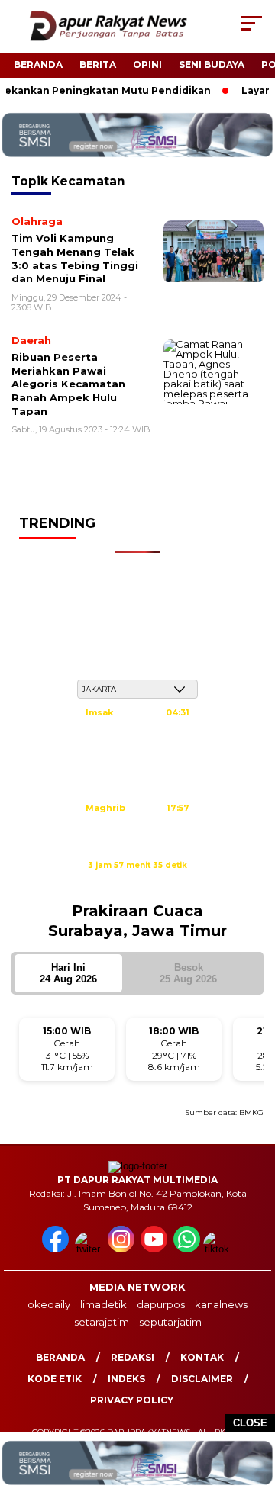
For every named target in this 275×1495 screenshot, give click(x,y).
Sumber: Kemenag (137, 882)
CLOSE (250, 1423)
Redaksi (132, 1357)
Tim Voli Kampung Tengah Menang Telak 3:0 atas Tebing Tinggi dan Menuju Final (74, 258)
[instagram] (123, 1249)
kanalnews (221, 1304)
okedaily (49, 1304)
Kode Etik (55, 1378)
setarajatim (101, 1322)
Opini (147, 64)
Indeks (126, 1378)
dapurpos (161, 1304)
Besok (188, 973)
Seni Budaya (211, 64)
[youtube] (155, 1249)
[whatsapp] (186, 1249)
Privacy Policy (131, 1400)
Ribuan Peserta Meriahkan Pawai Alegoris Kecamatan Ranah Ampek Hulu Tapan (68, 383)
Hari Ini (68, 973)
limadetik (103, 1304)
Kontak (202, 1357)
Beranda (38, 64)
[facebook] (57, 1249)
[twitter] (90, 1249)
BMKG (251, 1112)
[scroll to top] (254, 1406)
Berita (97, 64)
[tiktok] (218, 1249)
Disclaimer (202, 1378)
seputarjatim (170, 1322)
